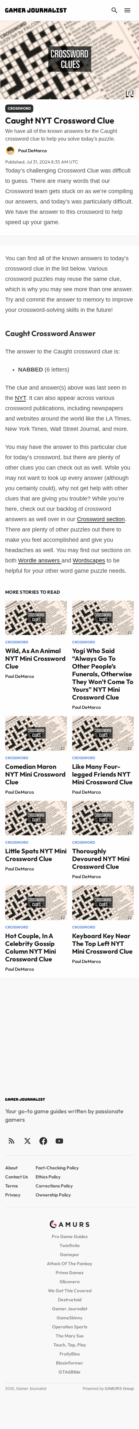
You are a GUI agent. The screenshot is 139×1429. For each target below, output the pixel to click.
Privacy (12, 1195)
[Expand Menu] (127, 10)
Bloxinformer (69, 1363)
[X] (27, 1140)
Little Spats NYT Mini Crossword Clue (36, 855)
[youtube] (59, 1140)
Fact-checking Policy (57, 1168)
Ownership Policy (53, 1195)
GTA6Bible (69, 1372)
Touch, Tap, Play (69, 1345)
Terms (11, 1186)
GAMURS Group (119, 1388)
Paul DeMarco (19, 676)
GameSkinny (69, 1318)
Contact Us (16, 1177)
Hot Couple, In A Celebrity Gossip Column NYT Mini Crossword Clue (30, 947)
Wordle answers (39, 560)
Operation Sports (69, 1327)
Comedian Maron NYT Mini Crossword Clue (35, 774)
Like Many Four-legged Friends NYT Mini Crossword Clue (102, 774)
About (11, 1168)
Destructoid (69, 1300)
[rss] (11, 1140)
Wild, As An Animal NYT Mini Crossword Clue (35, 658)
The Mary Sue (70, 1336)
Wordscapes (89, 560)
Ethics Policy (48, 1177)
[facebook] (43, 1140)
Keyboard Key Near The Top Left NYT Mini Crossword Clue (102, 943)
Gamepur (69, 1254)
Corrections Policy (54, 1186)
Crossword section (101, 519)
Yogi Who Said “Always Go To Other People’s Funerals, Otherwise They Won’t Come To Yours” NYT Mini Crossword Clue (103, 674)
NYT (20, 398)
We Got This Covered (69, 1291)
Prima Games (69, 1272)
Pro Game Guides (70, 1236)
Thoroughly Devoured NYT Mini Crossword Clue (101, 858)
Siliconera (69, 1282)
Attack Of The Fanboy (69, 1263)
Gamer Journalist (69, 1309)
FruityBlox (69, 1354)
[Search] (114, 10)
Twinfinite (69, 1245)
